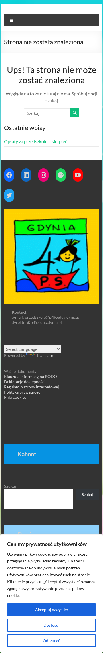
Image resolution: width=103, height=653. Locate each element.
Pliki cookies (15, 397)
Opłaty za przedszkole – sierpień (36, 141)
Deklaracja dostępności (24, 381)
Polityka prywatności (22, 392)
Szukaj (10, 486)
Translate (45, 355)
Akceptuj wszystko (51, 609)
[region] (51, 593)
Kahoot (27, 454)
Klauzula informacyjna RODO (30, 376)
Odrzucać (51, 640)
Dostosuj (51, 625)
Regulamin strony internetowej (31, 386)
